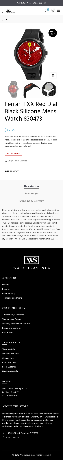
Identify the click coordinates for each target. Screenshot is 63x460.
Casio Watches (9, 362)
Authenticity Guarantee (13, 315)
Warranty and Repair (11, 319)
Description (31, 186)
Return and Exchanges (12, 328)
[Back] (4, 20)
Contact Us (7, 332)
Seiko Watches (9, 367)
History (5, 285)
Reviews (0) (31, 194)
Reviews (6, 289)
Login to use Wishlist (17, 161)
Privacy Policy (8, 293)
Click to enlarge (53, 76)
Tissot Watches (9, 349)
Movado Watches (10, 354)
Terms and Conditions (12, 298)
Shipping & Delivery (31, 201)
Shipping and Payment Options (16, 323)
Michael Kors (8, 358)
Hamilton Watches (10, 371)
